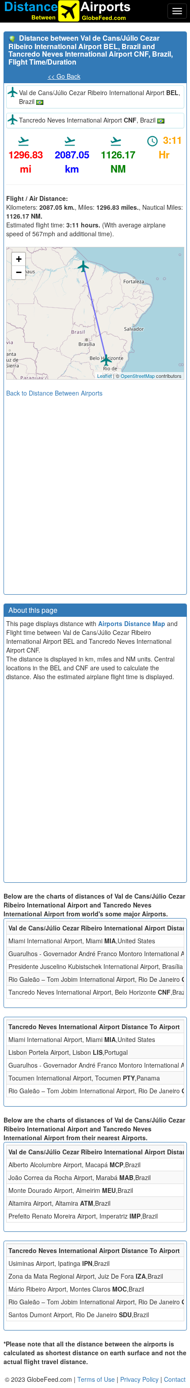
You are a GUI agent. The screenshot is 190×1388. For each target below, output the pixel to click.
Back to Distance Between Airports (54, 392)
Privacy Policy (140, 1379)
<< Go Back (64, 76)
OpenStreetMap (138, 375)
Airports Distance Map (131, 623)
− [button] (19, 272)
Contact (175, 1379)
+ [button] (19, 259)
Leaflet (104, 375)
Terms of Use (97, 1379)
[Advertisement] (95, 492)
